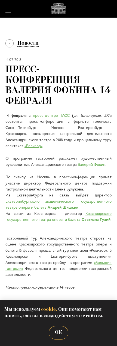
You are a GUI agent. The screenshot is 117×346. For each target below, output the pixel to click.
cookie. (49, 309)
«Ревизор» (33, 146)
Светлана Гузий (96, 220)
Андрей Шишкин (63, 208)
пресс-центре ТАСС (51, 116)
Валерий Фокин (91, 165)
